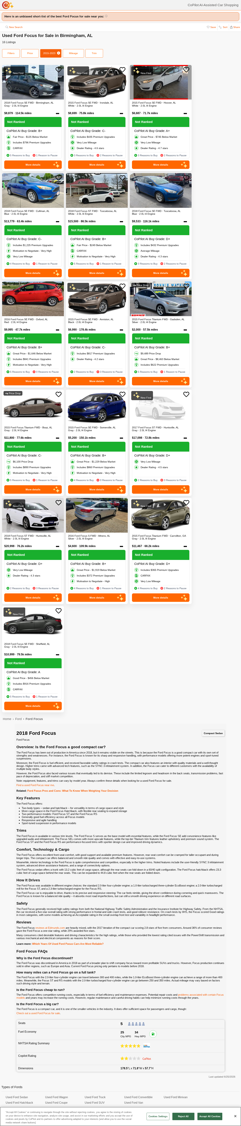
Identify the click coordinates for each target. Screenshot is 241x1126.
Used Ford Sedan (17, 1097)
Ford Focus (34, 719)
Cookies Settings (158, 1116)
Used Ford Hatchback (19, 1102)
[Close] (235, 1116)
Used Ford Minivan (176, 1097)
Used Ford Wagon (56, 1097)
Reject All (183, 1116)
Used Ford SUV (95, 1102)
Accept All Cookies (209, 1116)
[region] (120, 1116)
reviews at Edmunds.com (50, 927)
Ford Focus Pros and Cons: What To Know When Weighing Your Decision (72, 790)
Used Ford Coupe (56, 1102)
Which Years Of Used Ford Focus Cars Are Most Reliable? (68, 943)
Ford (18, 719)
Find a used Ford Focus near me (35, 785)
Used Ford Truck (95, 1097)
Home (7, 719)
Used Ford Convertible (138, 1097)
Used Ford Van (133, 1102)
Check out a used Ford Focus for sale (38, 1013)
